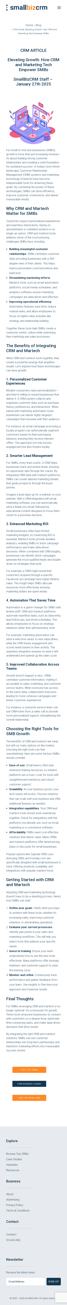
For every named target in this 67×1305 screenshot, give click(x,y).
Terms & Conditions (18, 1210)
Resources (12, 1170)
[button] (59, 7)
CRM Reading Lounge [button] (29, 1084)
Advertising (12, 1199)
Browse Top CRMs (17, 1153)
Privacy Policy (14, 1205)
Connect (11, 1234)
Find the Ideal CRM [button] (29, 1098)
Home (29, 25)
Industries (12, 1164)
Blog (38, 25)
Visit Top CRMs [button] (29, 1070)
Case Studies (14, 1159)
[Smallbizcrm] (26, 8)
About (9, 1194)
